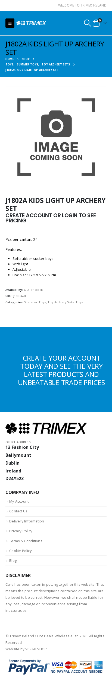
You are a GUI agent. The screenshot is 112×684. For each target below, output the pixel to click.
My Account (19, 501)
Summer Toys (35, 302)
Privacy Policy (20, 530)
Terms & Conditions (25, 540)
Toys (79, 302)
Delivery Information (26, 521)
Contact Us (18, 511)
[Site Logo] (31, 23)
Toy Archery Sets (61, 302)
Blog (13, 560)
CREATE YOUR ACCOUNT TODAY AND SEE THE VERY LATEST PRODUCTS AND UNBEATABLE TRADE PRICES (61, 370)
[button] (9, 23)
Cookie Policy (20, 550)
